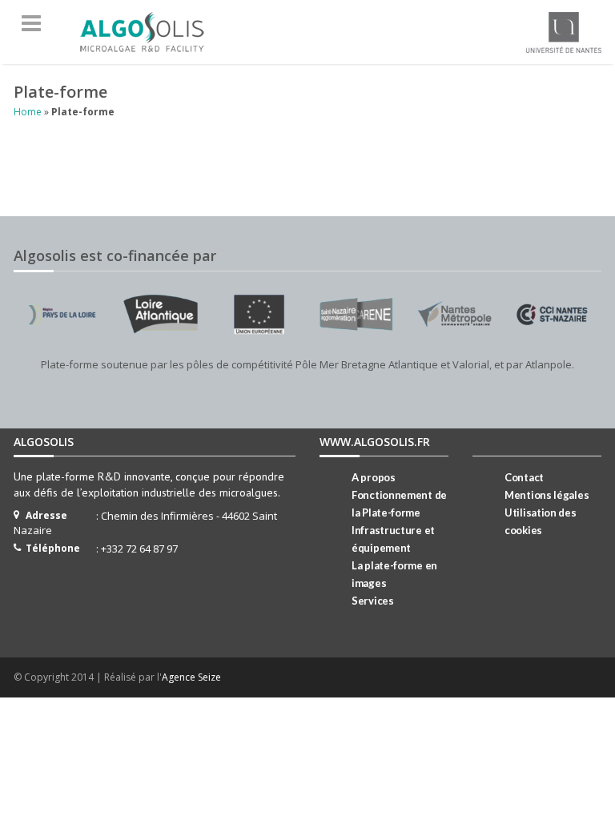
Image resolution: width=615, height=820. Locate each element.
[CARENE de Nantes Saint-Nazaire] (356, 313)
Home (28, 112)
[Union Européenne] (258, 313)
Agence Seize (191, 677)
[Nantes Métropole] (454, 313)
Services (373, 600)
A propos (374, 477)
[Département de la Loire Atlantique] (160, 313)
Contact (524, 477)
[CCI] (552, 313)
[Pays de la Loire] (62, 313)
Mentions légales (546, 494)
